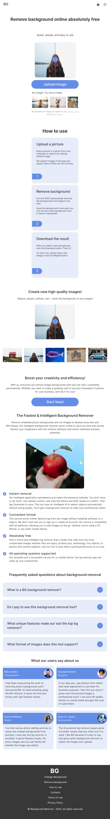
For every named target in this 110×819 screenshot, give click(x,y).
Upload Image (55, 84)
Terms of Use (72, 111)
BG (5, 4)
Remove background (55, 782)
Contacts (55, 792)
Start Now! (55, 402)
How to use (55, 787)
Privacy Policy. (57, 114)
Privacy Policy (55, 802)
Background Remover (42, 809)
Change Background (55, 776)
